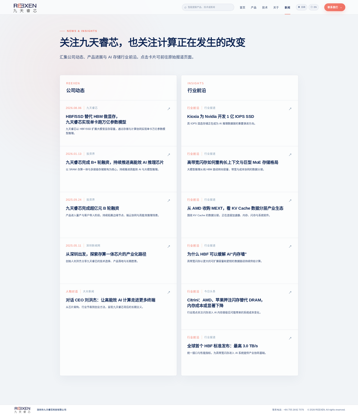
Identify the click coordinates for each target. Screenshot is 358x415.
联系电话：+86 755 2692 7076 (288, 410)
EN (314, 7)
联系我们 (335, 7)
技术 (265, 7)
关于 (276, 7)
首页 (242, 7)
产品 (254, 7)
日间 (301, 7)
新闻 (287, 7)
